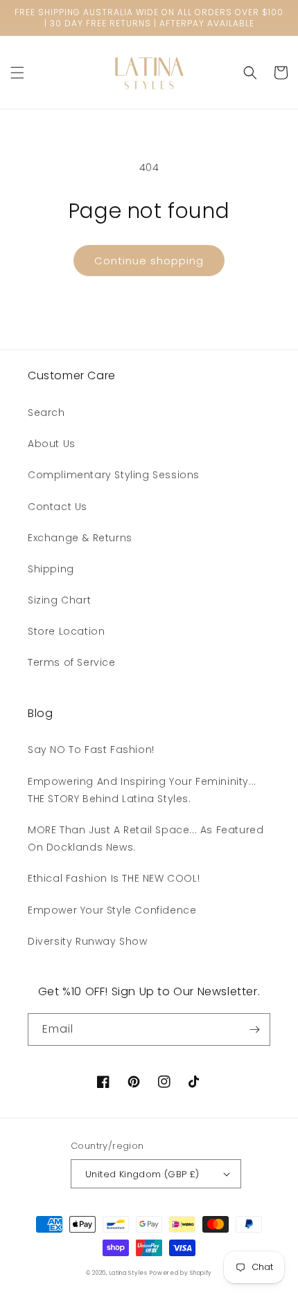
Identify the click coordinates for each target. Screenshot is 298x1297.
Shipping (51, 569)
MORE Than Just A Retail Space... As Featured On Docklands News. (145, 838)
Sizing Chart (59, 600)
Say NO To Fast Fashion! (91, 749)
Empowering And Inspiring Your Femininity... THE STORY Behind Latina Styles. (142, 790)
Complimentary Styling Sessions (114, 475)
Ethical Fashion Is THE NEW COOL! (114, 878)
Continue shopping (149, 260)
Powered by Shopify (181, 1273)
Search (46, 412)
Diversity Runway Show (88, 941)
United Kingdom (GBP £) (142, 1174)
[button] (17, 72)
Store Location (66, 631)
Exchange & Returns (80, 538)
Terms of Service (72, 662)
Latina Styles (128, 1273)
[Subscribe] (254, 1029)
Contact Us (57, 507)
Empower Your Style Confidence (112, 910)
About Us (52, 444)
